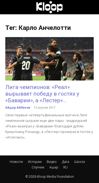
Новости (16, 161)
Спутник (38, 167)
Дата (65, 161)
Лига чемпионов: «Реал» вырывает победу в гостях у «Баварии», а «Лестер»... (42, 94)
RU (65, 167)
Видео (52, 161)
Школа (79, 161)
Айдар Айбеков (17, 107)
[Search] (91, 7)
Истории (35, 161)
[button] (9, 7)
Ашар (53, 167)
